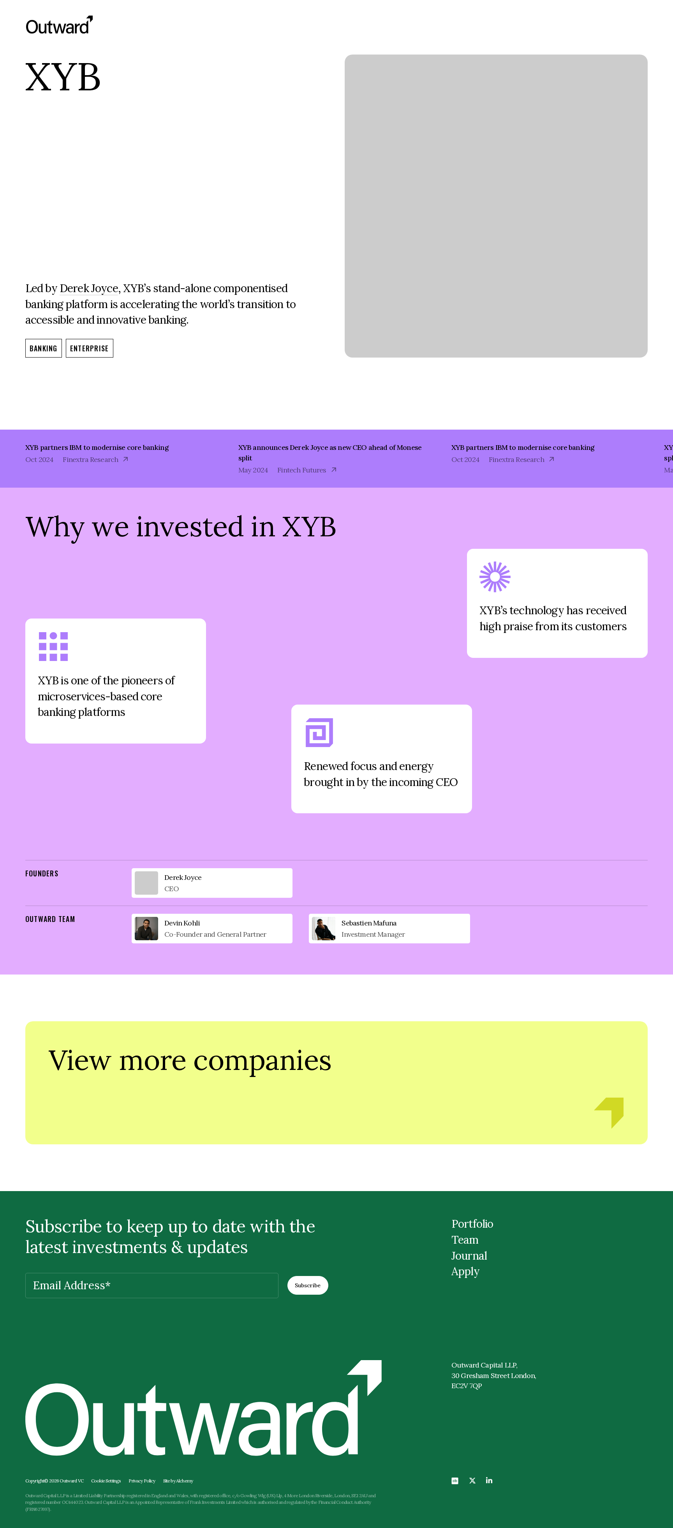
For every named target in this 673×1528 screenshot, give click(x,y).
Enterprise (89, 348)
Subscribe (308, 1285)
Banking (44, 348)
